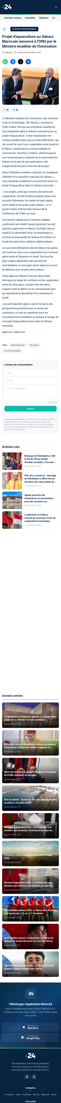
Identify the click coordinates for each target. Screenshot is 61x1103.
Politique (27, 1094)
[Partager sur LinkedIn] (28, 62)
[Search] (56, 7)
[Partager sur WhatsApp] (5, 62)
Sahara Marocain (18, 345)
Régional (43, 18)
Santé (53, 1094)
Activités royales (12, 18)
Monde (36, 1094)
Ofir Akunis (34, 345)
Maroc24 (8, 52)
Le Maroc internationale (24, 29)
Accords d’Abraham (12, 351)
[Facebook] (27, 1077)
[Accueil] (4, 29)
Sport (55, 18)
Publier (30, 409)
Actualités (30, 18)
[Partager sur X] (20, 62)
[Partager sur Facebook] (13, 62)
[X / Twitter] (34, 1077)
